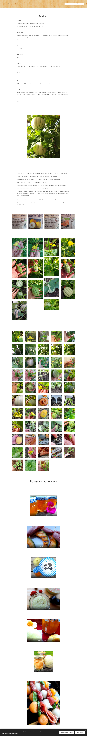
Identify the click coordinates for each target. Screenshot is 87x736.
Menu (82, 3)
